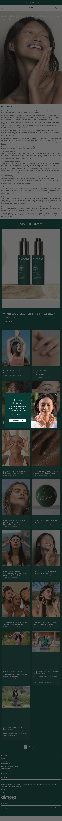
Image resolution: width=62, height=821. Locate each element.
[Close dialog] (55, 394)
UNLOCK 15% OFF (17, 420)
